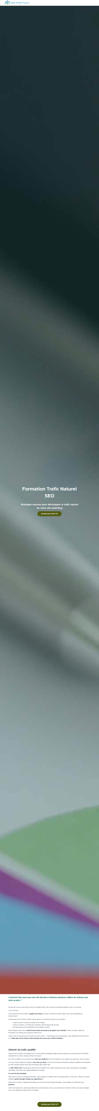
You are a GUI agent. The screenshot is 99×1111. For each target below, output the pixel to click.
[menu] (89, 3)
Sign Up (92, 3)
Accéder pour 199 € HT (49, 514)
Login (87, 3)
